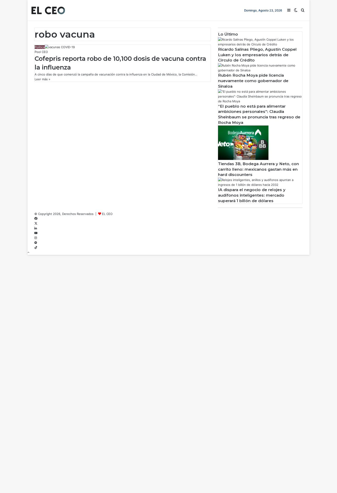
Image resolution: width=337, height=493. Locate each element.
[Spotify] (35, 243)
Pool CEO (41, 52)
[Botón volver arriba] (28, 252)
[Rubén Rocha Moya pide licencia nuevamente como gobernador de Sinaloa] (260, 70)
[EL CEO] (48, 10)
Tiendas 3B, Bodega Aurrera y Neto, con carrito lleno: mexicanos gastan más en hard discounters (258, 169)
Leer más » (42, 79)
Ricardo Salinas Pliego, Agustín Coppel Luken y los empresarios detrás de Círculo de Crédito (257, 55)
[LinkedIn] (35, 228)
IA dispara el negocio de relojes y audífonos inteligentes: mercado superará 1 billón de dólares (251, 195)
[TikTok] (35, 247)
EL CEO (107, 214)
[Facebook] (35, 218)
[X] (35, 223)
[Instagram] (35, 238)
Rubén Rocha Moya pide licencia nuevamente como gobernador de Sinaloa (253, 81)
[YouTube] (35, 233)
